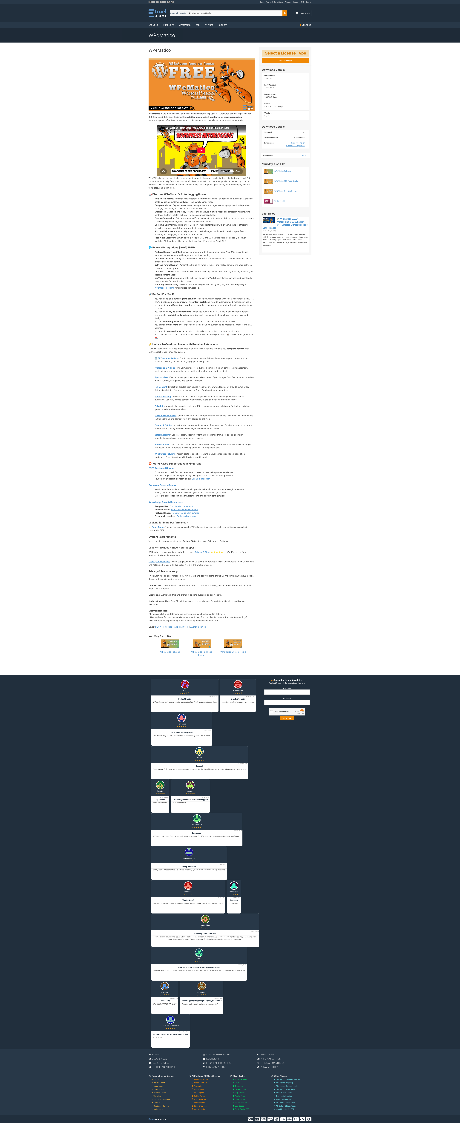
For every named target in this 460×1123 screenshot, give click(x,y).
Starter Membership (218, 1054)
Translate (157, 1096)
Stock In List (158, 1103)
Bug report (158, 1086)
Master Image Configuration (186, 513)
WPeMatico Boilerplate (285, 1089)
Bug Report (199, 1093)
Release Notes (159, 1093)
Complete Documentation (182, 506)
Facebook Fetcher (163, 425)
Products (168, 25)
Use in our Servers (161, 1106)
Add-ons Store (181, 627)
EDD (198, 25)
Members (306, 25)
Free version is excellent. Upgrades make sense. (199, 967)
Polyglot (159, 406)
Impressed (196, 833)
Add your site (199, 1109)
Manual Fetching (163, 396)
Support (296, 2)
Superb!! (199, 766)
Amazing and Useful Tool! (205, 934)
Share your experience (159, 561)
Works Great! (188, 900)
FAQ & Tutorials (161, 1062)
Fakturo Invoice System (162, 1076)
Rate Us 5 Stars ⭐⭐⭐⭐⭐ (209, 552)
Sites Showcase (200, 1106)
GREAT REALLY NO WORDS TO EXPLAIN (170, 1034)
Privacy (288, 2)
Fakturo (209, 25)
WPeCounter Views (284, 1093)
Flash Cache (158, 527)
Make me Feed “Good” (165, 415)
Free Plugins (296, 143)
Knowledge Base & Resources (166, 502)
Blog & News (159, 1058)
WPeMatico (185, 25)
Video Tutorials (200, 1083)
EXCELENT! (165, 1001)
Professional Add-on (165, 368)
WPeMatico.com (201, 1079)
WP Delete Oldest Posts (286, 1106)
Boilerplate (158, 1109)
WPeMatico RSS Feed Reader (201, 653)
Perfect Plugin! (184, 699)
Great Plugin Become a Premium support (190, 799)
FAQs (237, 1083)
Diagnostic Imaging (284, 1096)
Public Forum (158, 1089)
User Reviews (200, 1099)
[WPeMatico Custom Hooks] (285, 188)
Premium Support (271, 1058)
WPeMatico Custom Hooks (287, 1086)
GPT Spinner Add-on (168, 358)
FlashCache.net (241, 1079)
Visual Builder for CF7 (285, 1109)
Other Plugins (280, 1076)
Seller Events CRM (283, 1099)
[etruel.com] (157, 13)
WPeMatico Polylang (164, 288)
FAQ (303, 2)
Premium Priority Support (163, 485)
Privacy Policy (269, 1067)
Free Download (285, 60)
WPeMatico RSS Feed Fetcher (206, 1076)
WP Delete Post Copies (285, 1103)
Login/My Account (217, 1067)
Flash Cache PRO (242, 1109)
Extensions (213, 1058)
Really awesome (189, 866)
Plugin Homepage (163, 627)
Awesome (234, 900)
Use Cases (239, 1106)
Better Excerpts (162, 435)
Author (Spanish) (198, 627)
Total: (304, 13)
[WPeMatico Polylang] (285, 168)
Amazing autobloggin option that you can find (202, 1001)
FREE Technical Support (162, 468)
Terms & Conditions (274, 2)
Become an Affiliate (163, 1067)
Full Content (161, 387)
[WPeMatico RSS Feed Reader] (285, 178)
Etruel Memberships (218, 1062)
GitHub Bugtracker (201, 479)
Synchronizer (161, 377)
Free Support (268, 1054)
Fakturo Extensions (161, 1099)
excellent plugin (238, 699)
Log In (308, 2)
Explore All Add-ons (186, 516)
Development (159, 1083)
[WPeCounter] (285, 198)
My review (160, 799)
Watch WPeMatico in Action (184, 509)
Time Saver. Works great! (182, 732)
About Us (153, 25)
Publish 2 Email (162, 444)
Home (261, 2)
